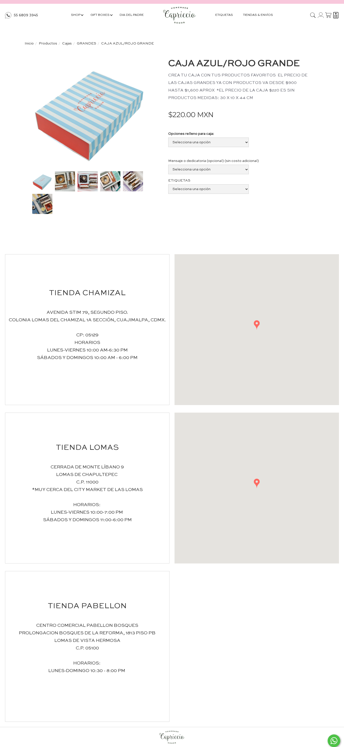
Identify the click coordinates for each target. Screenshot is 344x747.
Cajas (67, 43)
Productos (48, 43)
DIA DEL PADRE (132, 15)
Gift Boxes (100, 15)
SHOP (75, 15)
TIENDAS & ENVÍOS (258, 15)
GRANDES (86, 43)
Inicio (29, 43)
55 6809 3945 (26, 15)
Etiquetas (224, 15)
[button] (257, 325)
